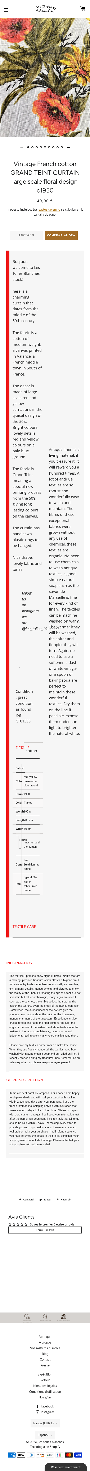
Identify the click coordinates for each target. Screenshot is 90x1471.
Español (43, 1435)
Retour (45, 1380)
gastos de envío (49, 209)
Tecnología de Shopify (45, 1446)
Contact (45, 1359)
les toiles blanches (51, 1442)
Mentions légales (45, 1385)
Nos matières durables (45, 1348)
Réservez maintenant (66, 1467)
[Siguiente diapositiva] (68, 147)
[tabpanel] (45, 77)
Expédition (45, 1374)
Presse (45, 1365)
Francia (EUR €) (43, 1423)
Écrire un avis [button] (45, 1230)
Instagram (47, 1412)
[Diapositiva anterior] (21, 147)
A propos (45, 1342)
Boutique (45, 1336)
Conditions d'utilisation (45, 1391)
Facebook (47, 1406)
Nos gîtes (45, 1397)
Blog (45, 1353)
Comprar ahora (61, 235)
